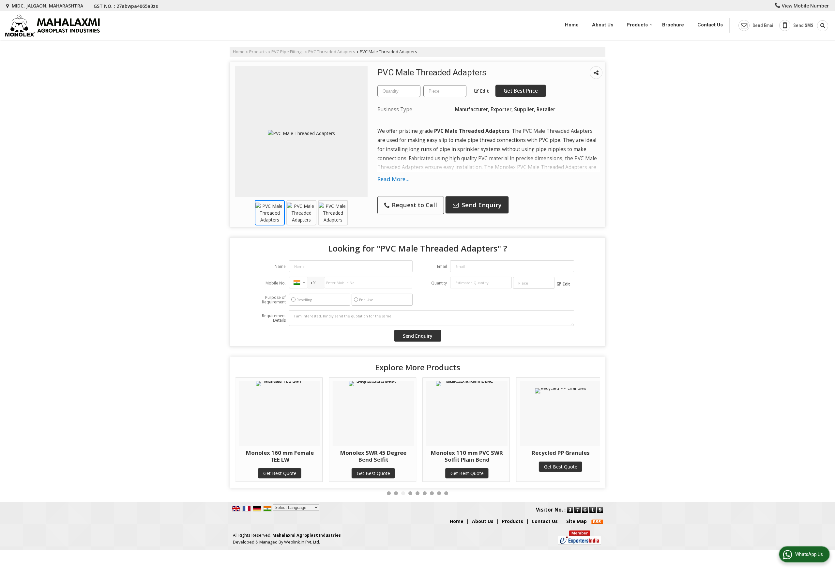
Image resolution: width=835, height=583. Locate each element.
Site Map (576, 521)
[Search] (820, 25)
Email (442, 266)
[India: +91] (298, 282)
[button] (805, 6)
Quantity (439, 283)
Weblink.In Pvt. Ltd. (302, 542)
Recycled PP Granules (561, 452)
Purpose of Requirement (274, 299)
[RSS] (597, 521)
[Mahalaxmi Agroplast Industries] (52, 25)
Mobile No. (276, 283)
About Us (602, 25)
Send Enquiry (481, 205)
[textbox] (444, 91)
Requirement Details (274, 318)
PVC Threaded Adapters (331, 51)
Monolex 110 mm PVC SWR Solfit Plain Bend (467, 456)
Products (637, 25)
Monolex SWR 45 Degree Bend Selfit (373, 456)
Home (572, 25)
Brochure (673, 25)
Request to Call (413, 205)
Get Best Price (521, 90)
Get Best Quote (279, 473)
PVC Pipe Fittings (287, 51)
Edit (484, 91)
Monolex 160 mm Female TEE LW (280, 456)
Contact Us (710, 25)
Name (280, 266)
